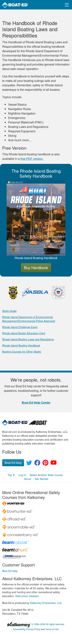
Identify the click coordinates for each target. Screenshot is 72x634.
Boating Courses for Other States (21, 351)
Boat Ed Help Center (36, 402)
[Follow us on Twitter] (29, 464)
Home (27, 479)
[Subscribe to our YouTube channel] (53, 464)
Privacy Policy (33, 629)
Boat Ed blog (13, 462)
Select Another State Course (46, 475)
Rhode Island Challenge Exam (20, 327)
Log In (22, 475)
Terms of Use (52, 629)
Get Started (41, 479)
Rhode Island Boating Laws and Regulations (28, 339)
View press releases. (27, 596)
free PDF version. (31, 158)
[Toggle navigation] (67, 5)
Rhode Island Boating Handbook (21, 345)
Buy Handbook (36, 267)
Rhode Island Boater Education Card (23, 333)
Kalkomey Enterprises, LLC (46, 603)
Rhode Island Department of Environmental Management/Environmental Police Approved (28, 319)
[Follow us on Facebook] (37, 464)
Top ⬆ (11, 475)
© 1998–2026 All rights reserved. (48, 624)
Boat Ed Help (10, 571)
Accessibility (19, 629)
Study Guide (9, 311)
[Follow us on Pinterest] (45, 464)
